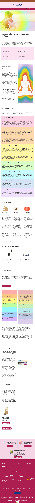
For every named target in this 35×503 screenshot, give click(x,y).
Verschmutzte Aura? (22, 53)
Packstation (11, 475)
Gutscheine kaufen (28, 446)
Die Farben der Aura (22, 51)
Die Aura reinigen (22, 56)
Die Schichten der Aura (7, 53)
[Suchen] (29, 9)
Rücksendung (12, 476)
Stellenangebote (4, 481)
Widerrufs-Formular (17, 490)
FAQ (18, 472)
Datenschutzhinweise (4, 496)
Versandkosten (12, 472)
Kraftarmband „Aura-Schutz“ (25, 259)
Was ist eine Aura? (6, 51)
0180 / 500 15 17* (27, 463)
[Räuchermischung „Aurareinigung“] (6, 411)
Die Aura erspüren (6, 56)
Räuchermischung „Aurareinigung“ (5, 418)
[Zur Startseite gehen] (17, 4)
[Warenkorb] (32, 9)
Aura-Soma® (7, 399)
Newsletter (28, 472)
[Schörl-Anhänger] (9, 253)
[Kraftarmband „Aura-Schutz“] (26, 253)
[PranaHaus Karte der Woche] (26, 8)
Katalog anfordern (18, 457)
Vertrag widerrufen (17, 493)
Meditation (3, 386)
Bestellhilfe (19, 480)
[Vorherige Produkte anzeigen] (1, 255)
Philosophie (3, 475)
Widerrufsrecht (12, 479)
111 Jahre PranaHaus (5, 476)
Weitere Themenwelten (7, 428)
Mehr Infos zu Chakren (6, 285)
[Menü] (1, 9)
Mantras (6, 389)
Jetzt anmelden (10, 446)
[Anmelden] (31, 9)
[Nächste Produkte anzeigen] (34, 255)
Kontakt (19, 479)
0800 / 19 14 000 (16, 463)
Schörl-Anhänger (9, 259)
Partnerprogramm (4, 480)
